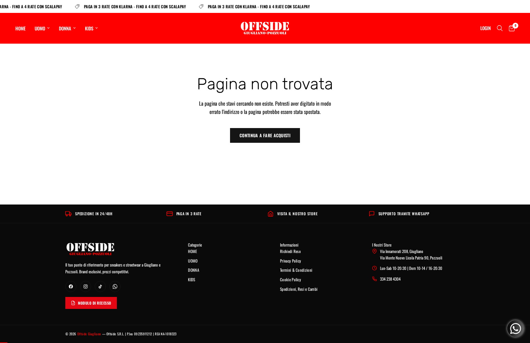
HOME (20, 28)
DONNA (65, 28)
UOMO (40, 28)
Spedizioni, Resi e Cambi (298, 289)
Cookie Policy (290, 279)
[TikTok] (100, 286)
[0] (510, 28)
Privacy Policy (290, 261)
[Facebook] (70, 286)
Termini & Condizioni (296, 270)
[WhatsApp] (115, 286)
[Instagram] (85, 286)
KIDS (89, 28)
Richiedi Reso (290, 251)
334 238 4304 (390, 279)
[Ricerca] (500, 28)
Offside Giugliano (89, 333)
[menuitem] (22, 28)
